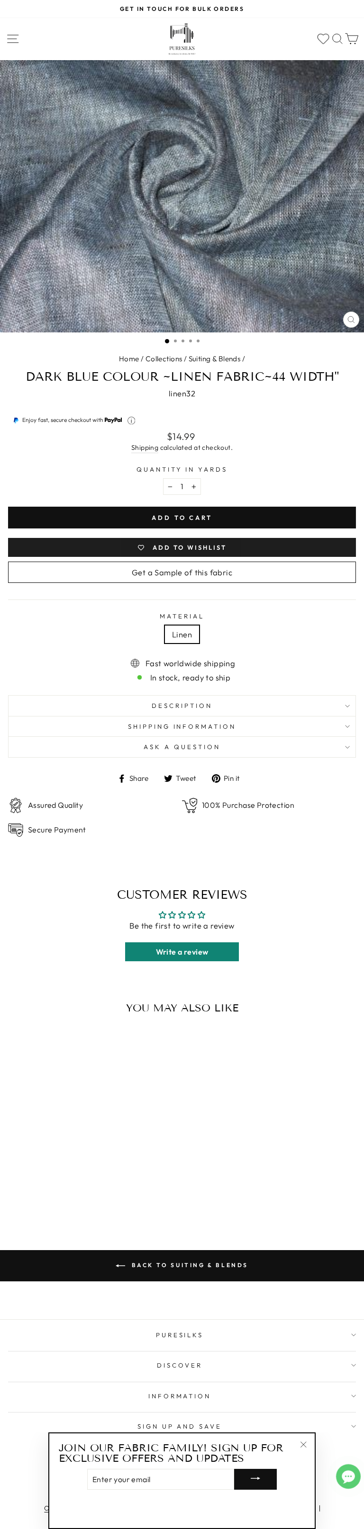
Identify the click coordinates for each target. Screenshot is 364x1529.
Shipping (144, 447)
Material (182, 616)
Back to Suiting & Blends (188, 1265)
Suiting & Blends (215, 358)
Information (179, 1396)
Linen (182, 634)
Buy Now (75, 1192)
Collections (164, 358)
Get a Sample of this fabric (182, 572)
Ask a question (182, 747)
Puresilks (180, 1335)
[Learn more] (131, 421)
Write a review (182, 952)
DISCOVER (179, 1365)
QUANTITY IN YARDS (182, 469)
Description (182, 705)
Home (129, 358)
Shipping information (182, 726)
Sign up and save (179, 1426)
